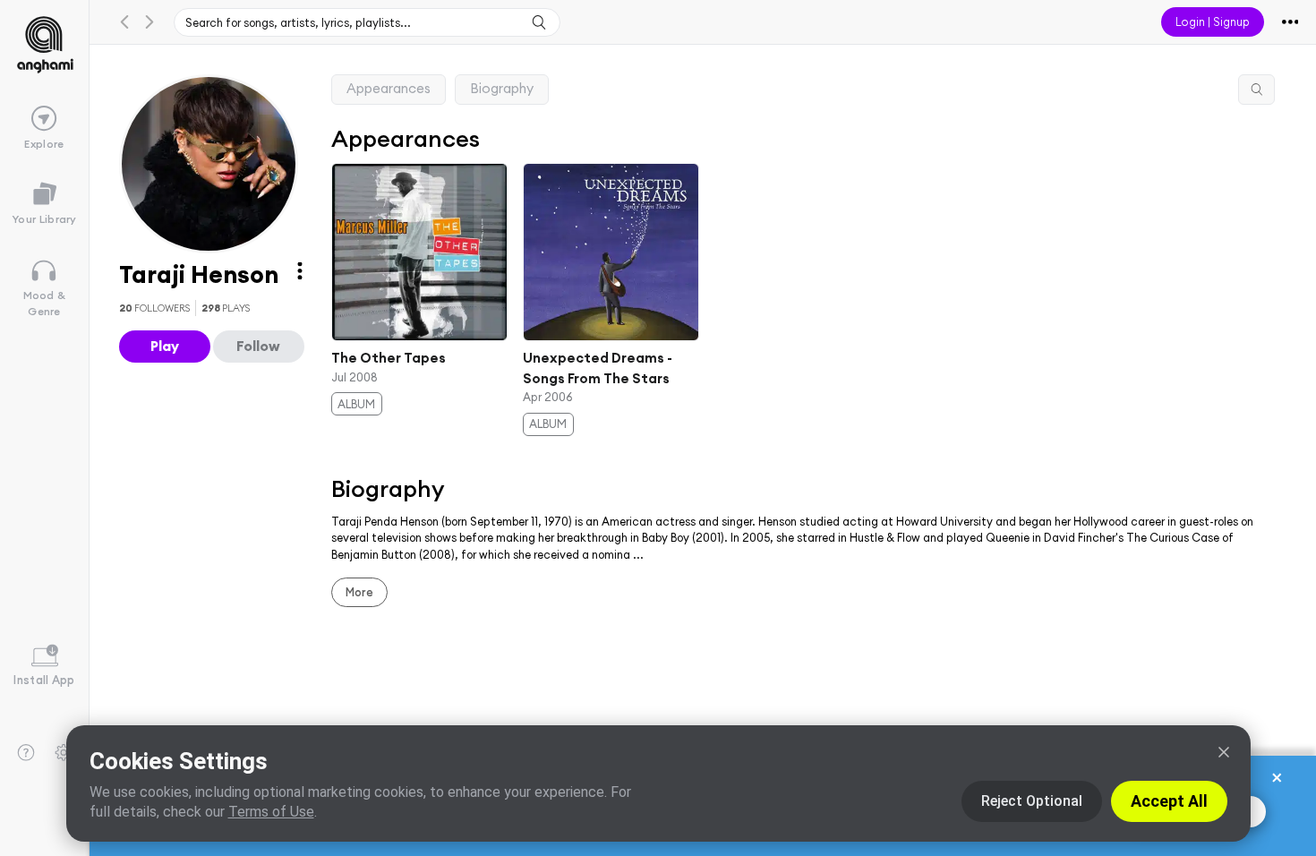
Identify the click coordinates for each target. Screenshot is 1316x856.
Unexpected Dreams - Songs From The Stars (597, 368)
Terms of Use (271, 811)
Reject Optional (1031, 800)
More (359, 592)
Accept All (1169, 801)
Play (164, 346)
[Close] (1223, 752)
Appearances (388, 88)
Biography (502, 88)
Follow (258, 346)
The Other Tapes (388, 357)
